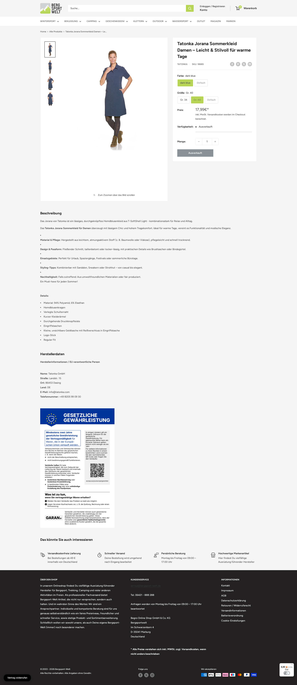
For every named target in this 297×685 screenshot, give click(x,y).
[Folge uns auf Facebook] (140, 675)
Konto (203, 9)
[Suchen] (190, 8)
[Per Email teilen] (250, 64)
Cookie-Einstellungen (233, 620)
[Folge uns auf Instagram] (152, 675)
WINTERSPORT (48, 21)
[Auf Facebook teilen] (232, 64)
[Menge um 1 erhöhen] (215, 141)
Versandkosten (215, 114)
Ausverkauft (195, 152)
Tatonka (182, 64)
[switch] (287, 673)
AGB (223, 595)
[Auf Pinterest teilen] (238, 64)
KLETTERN (138, 21)
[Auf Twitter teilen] (244, 64)
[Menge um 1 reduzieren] (199, 141)
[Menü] (292, 665)
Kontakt (225, 585)
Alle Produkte (55, 31)
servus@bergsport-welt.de (146, 585)
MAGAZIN (216, 21)
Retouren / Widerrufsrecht (236, 605)
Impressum (227, 590)
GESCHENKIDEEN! (115, 21)
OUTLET (201, 21)
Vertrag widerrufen (17, 677)
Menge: (181, 141)
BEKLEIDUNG (71, 21)
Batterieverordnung (232, 615)
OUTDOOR (158, 21)
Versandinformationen (233, 610)
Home (43, 31)
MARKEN (230, 21)
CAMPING (92, 21)
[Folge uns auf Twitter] (146, 675)
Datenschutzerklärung (233, 600)
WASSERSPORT (180, 21)
